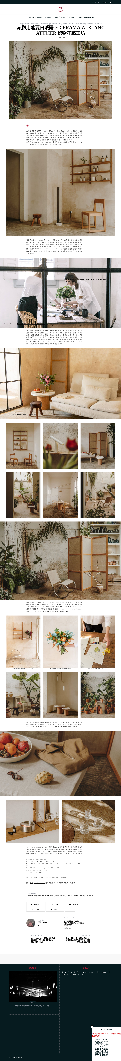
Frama (74, 602)
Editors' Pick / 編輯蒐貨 (32, 24)
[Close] (92, 1026)
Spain (57, 896)
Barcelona (40, 896)
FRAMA (52, 896)
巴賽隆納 (62, 896)
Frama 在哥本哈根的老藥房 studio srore (53, 611)
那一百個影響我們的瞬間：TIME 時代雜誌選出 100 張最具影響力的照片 (74, 923)
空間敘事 (75, 896)
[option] (33, 983)
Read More (67, 928)
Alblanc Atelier (31, 896)
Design (21, 24)
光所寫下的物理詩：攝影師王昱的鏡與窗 (32, 992)
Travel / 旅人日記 (68, 24)
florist (47, 896)
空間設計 (82, 896)
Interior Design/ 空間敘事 (48, 24)
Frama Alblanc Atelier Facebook (31, 324)
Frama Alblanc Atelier (41, 142)
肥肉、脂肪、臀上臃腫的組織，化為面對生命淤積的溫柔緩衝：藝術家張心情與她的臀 (78, 938)
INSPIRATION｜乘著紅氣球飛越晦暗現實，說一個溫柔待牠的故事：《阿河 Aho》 (43, 938)
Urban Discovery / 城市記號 (84, 24)
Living (60, 24)
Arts (32, 989)
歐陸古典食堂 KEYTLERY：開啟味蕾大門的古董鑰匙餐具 (102, 1053)
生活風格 (69, 896)
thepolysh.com (17, 1044)
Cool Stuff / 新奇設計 (101, 1039)
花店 (86, 896)
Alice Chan (61, 37)
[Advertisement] (33, 1020)
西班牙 (91, 896)
